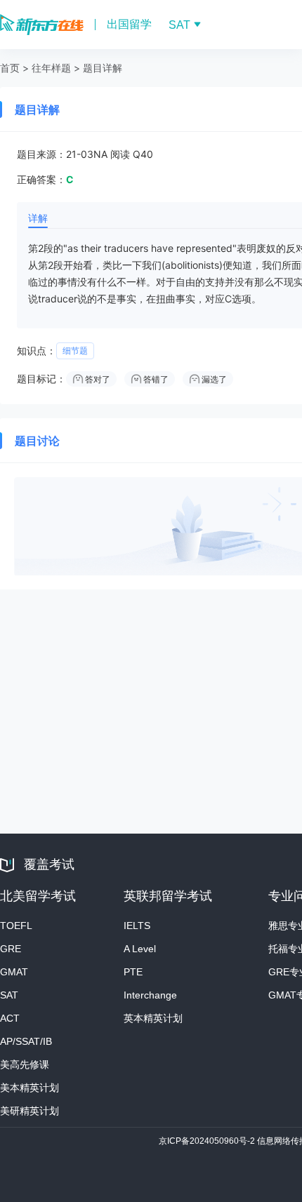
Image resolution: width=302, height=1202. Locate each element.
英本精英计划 (153, 1018)
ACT (10, 1018)
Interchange (150, 995)
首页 (10, 68)
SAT (9, 995)
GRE (10, 948)
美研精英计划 (29, 1110)
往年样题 (51, 68)
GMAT (14, 971)
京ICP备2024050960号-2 (208, 1141)
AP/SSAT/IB (26, 1041)
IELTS (137, 925)
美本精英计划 (29, 1087)
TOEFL (16, 925)
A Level (140, 948)
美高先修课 (24, 1064)
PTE (133, 971)
